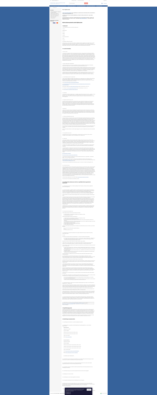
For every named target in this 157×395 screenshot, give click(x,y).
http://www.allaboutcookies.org (67, 159)
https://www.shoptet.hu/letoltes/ (67, 12)
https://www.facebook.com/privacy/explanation (72, 352)
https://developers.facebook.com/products (83, 177)
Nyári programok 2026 (53, 16)
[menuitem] (58, 6)
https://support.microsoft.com (74, 86)
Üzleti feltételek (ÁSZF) (81, 0)
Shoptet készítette (104, 393)
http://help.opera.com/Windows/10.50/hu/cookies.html (71, 89)
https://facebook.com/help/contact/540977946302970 (72, 351)
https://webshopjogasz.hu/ (83, 18)
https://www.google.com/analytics (66, 153)
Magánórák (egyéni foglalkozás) (54, 13)
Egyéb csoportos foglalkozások (55, 15)
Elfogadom (89, 389)
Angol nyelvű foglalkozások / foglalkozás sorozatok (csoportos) (56, 12)
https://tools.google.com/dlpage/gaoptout (68, 160)
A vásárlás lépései (74, 0)
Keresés (86, 3)
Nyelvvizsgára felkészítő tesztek (55, 14)
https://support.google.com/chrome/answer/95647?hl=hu (72, 82)
